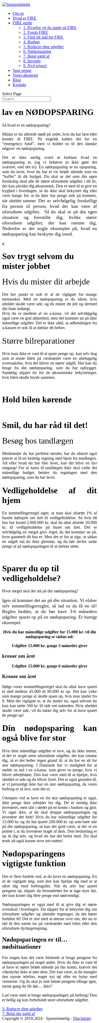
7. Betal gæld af (36, 56)
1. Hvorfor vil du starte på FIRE (50, 27)
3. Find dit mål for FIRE (43, 37)
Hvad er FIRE (24, 18)
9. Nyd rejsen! (35, 65)
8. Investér (32, 61)
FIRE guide (22, 23)
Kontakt (19, 84)
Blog (17, 80)
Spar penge (22, 70)
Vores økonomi (25, 75)
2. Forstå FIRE (35, 32)
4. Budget (31, 42)
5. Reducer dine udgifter (43, 46)
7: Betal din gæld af (18, 1013)
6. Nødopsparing (37, 51)
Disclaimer (82, 1018)
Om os (18, 13)
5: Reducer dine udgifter (22, 1009)
